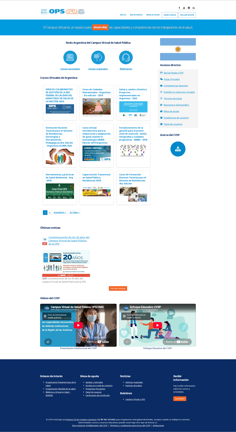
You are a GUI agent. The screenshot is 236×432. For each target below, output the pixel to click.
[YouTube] (184, 8)
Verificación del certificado (98, 395)
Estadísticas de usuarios (176, 117)
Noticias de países (134, 385)
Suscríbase (180, 398)
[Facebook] (179, 8)
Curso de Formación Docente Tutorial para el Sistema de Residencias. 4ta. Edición (132, 179)
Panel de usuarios (173, 124)
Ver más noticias (118, 288)
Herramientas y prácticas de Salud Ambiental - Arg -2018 (60, 177)
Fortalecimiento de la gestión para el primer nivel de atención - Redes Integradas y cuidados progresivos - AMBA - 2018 (133, 133)
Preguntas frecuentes (95, 389)
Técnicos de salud (173, 98)
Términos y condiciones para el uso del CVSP (130, 425)
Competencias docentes (176, 85)
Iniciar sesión (187, 15)
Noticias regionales (134, 382)
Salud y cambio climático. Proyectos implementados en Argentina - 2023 (133, 94)
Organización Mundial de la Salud (61, 389)
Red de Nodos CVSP (174, 72)
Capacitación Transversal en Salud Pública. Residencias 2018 (96, 177)
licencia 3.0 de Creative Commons (81, 419)
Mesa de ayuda (153, 15)
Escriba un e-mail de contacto (99, 385)
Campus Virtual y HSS (135, 399)
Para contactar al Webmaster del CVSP (89, 425)
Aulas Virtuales (172, 79)
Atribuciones (158, 425)
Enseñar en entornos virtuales (179, 92)
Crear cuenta (169, 15)
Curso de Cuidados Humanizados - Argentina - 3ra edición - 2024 (96, 92)
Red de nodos (136, 15)
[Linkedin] (194, 8)
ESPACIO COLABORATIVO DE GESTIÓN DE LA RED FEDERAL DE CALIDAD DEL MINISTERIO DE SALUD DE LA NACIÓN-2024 (59, 95)
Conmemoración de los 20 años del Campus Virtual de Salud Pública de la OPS (68, 240)
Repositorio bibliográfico (176, 104)
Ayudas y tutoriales (94, 382)
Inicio (123, 15)
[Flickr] (189, 8)
